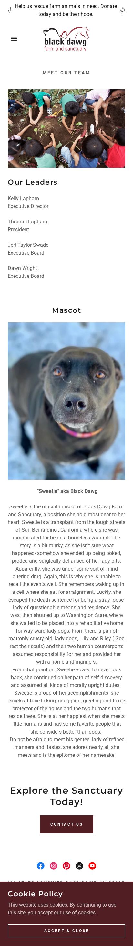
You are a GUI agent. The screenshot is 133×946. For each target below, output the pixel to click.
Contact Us (66, 824)
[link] (66, 39)
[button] (10, 38)
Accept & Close (66, 930)
